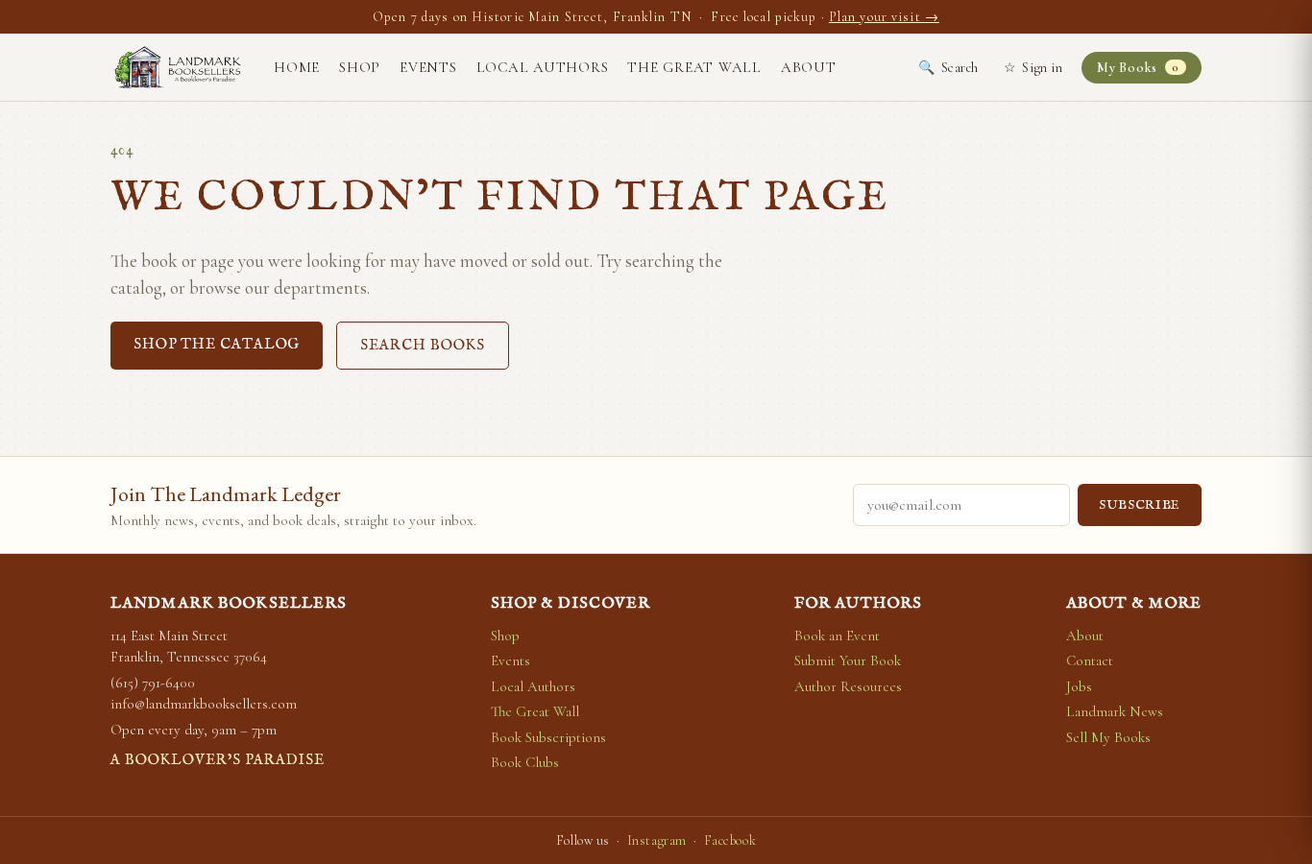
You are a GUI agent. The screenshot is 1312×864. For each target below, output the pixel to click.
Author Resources (848, 686)
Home (297, 67)
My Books (1137, 68)
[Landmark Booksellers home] (177, 67)
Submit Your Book (847, 660)
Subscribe (1139, 505)
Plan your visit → (884, 17)
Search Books (422, 345)
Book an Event (837, 635)
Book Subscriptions (548, 737)
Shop (359, 67)
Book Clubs (525, 762)
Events (428, 67)
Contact (1089, 660)
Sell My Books (1108, 737)
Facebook (730, 840)
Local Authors (542, 67)
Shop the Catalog (217, 344)
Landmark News (1114, 711)
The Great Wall (694, 67)
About (809, 67)
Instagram (657, 840)
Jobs (1079, 686)
